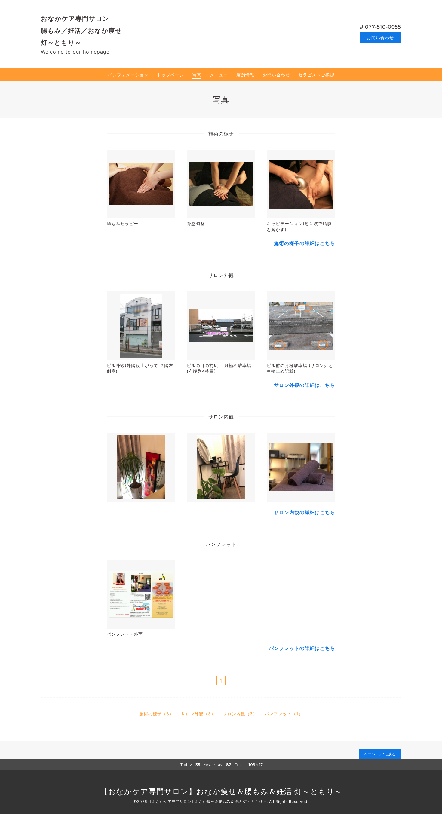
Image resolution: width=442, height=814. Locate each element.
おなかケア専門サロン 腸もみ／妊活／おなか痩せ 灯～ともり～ (81, 30)
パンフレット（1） (284, 713)
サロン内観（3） (240, 713)
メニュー (219, 74)
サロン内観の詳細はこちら (304, 512)
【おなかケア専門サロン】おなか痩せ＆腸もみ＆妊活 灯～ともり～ (221, 791)
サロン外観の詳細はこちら (304, 385)
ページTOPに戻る (380, 754)
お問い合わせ (380, 37)
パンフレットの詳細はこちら (302, 648)
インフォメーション (128, 74)
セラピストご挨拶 (316, 74)
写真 (196, 74)
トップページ (170, 74)
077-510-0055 (383, 27)
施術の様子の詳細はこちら (304, 243)
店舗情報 (245, 74)
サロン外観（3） (198, 713)
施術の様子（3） (156, 713)
